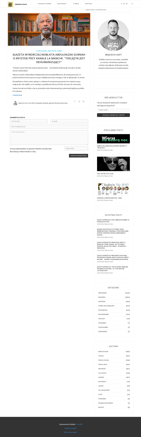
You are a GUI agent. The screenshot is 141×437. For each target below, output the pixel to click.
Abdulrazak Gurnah (55, 51)
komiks (101, 377)
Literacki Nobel (41, 51)
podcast (101, 318)
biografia (102, 381)
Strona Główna (44, 4)
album (100, 386)
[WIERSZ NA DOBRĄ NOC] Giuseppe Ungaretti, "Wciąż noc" (112, 147)
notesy (101, 407)
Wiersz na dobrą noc (106, 306)
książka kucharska (105, 403)
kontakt (78, 424)
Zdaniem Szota (21, 4)
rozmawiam (102, 310)
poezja (101, 356)
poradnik (102, 399)
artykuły (45, 103)
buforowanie (103, 314)
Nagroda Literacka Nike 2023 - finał (109, 198)
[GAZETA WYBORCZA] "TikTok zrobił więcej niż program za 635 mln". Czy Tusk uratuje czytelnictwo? (112, 269)
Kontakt (88, 4)
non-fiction (103, 351)
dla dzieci (102, 373)
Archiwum (61, 4)
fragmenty (102, 331)
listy (100, 394)
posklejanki (103, 327)
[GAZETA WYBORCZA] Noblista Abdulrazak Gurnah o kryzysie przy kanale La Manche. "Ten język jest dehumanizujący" (49, 58)
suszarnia (102, 323)
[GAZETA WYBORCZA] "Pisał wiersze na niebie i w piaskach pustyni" (113, 221)
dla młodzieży (104, 390)
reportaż (102, 369)
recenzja (101, 297)
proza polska (103, 360)
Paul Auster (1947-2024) (105, 174)
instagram (102, 293)
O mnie (76, 4)
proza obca (64, 103)
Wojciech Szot (22, 103)
